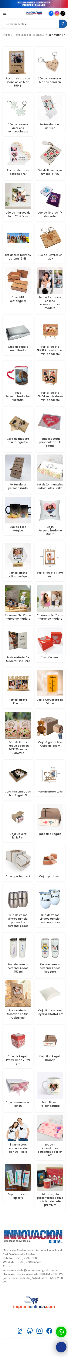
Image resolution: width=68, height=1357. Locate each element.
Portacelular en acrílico (50, 126)
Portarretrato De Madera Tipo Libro (18, 659)
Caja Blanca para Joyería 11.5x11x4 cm (50, 1012)
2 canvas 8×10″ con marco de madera (50, 617)
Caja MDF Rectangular (17, 299)
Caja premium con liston (17, 1104)
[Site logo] (34, 13)
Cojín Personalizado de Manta (50, 530)
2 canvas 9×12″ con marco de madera (18, 617)
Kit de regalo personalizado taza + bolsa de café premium (50, 1199)
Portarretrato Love (50, 791)
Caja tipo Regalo (50, 834)
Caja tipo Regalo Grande (50, 1058)
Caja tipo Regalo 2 (17, 876)
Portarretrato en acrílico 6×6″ (18, 172)
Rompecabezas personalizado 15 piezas (50, 442)
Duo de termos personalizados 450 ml (18, 968)
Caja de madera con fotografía (18, 440)
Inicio (6, 34)
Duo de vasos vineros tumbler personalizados (50, 918)
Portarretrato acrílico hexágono (18, 574)
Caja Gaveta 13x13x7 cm (18, 835)
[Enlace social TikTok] (62, 13)
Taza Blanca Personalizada (50, 1104)
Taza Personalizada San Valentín (18, 396)
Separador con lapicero (18, 1196)
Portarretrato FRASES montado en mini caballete (50, 350)
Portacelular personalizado (18, 486)
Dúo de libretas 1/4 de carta (50, 214)
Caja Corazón (50, 657)
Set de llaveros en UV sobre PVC (50, 172)
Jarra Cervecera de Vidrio (50, 701)
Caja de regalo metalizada (18, 348)
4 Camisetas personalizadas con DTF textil (18, 1148)
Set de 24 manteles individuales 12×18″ (50, 486)
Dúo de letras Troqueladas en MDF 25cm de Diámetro (18, 747)
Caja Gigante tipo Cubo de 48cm (50, 744)
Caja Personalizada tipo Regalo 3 (18, 793)
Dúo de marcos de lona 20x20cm (17, 214)
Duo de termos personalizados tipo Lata (50, 968)
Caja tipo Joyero (50, 876)
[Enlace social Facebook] (51, 13)
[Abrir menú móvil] (4, 13)
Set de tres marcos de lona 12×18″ (18, 256)
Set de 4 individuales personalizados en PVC (50, 1150)
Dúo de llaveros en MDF (50, 256)
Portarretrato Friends (18, 701)
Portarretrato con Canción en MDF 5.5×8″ (18, 82)
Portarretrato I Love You (50, 574)
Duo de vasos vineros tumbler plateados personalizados (18, 920)
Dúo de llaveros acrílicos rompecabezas (18, 128)
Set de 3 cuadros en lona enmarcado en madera (50, 303)
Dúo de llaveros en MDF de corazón (50, 80)
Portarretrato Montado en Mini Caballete (18, 1014)
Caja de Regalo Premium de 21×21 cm (18, 1060)
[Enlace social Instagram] (57, 13)
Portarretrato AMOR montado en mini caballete (50, 396)
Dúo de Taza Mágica (17, 528)
